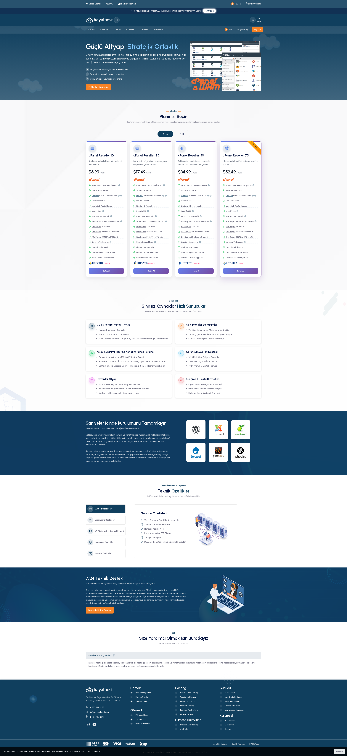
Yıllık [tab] (182, 134)
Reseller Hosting (186, 714)
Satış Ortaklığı (254, 4)
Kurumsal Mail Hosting (189, 724)
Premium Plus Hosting (189, 710)
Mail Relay (184, 729)
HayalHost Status (143, 723)
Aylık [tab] (165, 134)
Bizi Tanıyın (229, 724)
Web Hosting (105, 339)
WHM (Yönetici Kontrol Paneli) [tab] (109, 531)
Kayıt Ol (257, 30)
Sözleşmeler (230, 720)
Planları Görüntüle (99, 87)
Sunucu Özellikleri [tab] (103, 509)
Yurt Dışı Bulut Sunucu (233, 697)
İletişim (228, 729)
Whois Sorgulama (143, 701)
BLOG (110, 4)
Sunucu (126, 393)
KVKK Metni (254, 744)
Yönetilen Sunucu (232, 701)
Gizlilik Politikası (238, 744)
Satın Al (106, 270)
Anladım (339, 751)
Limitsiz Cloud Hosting (189, 692)
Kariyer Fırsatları (128, 4)
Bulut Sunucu (230, 692)
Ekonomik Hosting (187, 701)
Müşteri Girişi (242, 30)
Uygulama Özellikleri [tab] (104, 542)
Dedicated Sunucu (232, 705)
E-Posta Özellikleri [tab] (103, 553)
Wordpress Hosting (188, 697)
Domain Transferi (142, 697)
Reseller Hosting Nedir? (100, 655)
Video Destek (94, 4)
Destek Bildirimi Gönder (99, 610)
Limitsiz (95, 195)
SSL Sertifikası (141, 719)
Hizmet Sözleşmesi (219, 744)
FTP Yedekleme (142, 715)
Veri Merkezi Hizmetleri (234, 710)
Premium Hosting (187, 705)
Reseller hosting (96, 663)
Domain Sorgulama (143, 692)
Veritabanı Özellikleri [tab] (105, 520)
